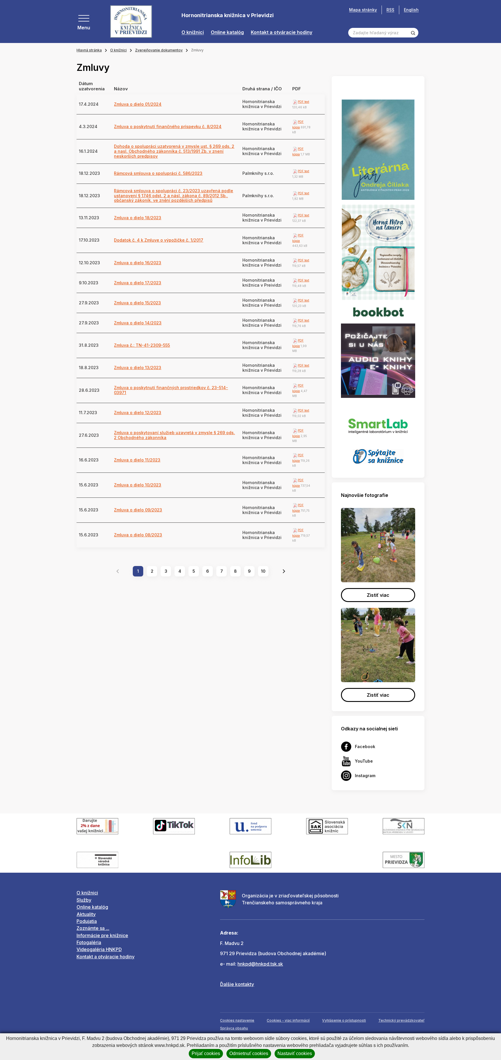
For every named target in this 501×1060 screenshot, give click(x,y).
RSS (390, 9)
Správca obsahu (234, 1028)
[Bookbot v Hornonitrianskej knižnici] (378, 311)
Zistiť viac (378, 595)
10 (263, 571)
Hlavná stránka (89, 50)
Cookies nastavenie (237, 1020)
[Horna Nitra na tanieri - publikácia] (378, 252)
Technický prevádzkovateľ (401, 1020)
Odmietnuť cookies (248, 1053)
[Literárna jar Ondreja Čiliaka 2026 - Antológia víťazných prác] (378, 149)
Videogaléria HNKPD (99, 949)
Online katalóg (227, 32)
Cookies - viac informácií (288, 1020)
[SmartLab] (378, 423)
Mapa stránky (363, 10)
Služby (84, 900)
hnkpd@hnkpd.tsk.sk (260, 964)
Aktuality (86, 914)
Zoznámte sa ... (93, 928)
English (411, 9)
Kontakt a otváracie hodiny (281, 32)
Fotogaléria (89, 942)
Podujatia (87, 921)
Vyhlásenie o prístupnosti (344, 1020)
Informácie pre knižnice (102, 935)
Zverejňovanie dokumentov (159, 50)
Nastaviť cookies (294, 1053)
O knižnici (192, 32)
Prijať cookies (206, 1053)
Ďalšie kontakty (237, 984)
